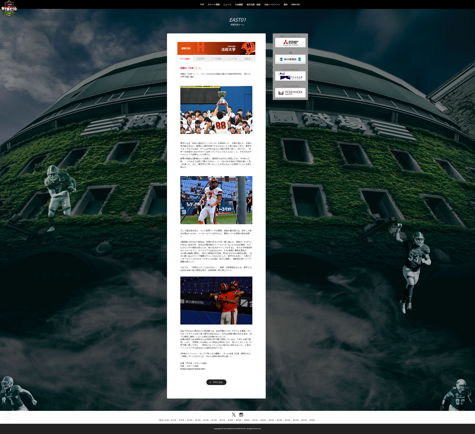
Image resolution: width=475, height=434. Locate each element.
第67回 (255, 420)
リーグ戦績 (216, 58)
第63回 (287, 420)
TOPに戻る (218, 382)
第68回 (246, 420)
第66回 (263, 420)
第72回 (214, 420)
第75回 (189, 420)
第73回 (206, 420)
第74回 (198, 420)
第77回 (173, 420)
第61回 (304, 420)
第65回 (271, 420)
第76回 (181, 420)
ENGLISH (295, 4)
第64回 (279, 420)
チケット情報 (214, 4)
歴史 (286, 4)
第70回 (230, 420)
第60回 (312, 420)
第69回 (238, 420)
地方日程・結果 (254, 4)
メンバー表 (232, 58)
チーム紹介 (185, 58)
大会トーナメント (272, 4)
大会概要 (239, 4)
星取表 (247, 58)
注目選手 (201, 58)
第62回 (295, 420)
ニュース (227, 4)
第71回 (222, 420)
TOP (202, 4)
